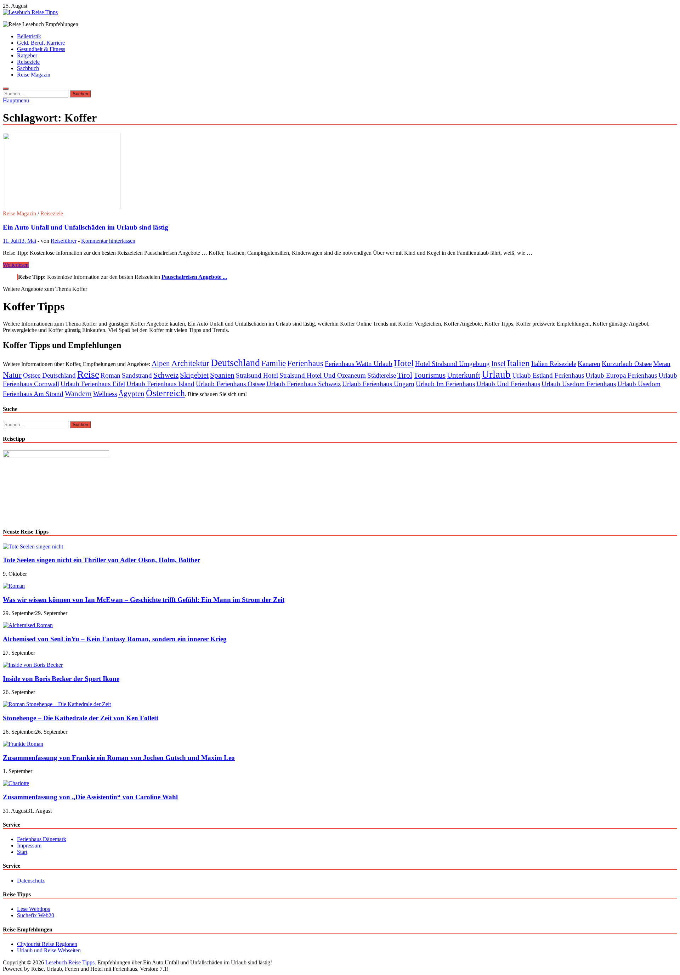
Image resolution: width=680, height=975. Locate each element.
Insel (498, 363)
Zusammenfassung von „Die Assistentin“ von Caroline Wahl (90, 797)
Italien (518, 363)
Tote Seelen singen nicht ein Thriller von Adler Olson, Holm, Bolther (101, 560)
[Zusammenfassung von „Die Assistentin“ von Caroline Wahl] (16, 783)
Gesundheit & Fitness (41, 49)
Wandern (78, 393)
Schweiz (165, 375)
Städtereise (381, 375)
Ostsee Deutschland (49, 375)
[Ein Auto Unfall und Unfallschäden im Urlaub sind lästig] (340, 171)
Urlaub (496, 374)
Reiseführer (63, 241)
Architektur (190, 363)
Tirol (404, 375)
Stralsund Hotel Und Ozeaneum (322, 375)
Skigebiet (194, 375)
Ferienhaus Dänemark (41, 839)
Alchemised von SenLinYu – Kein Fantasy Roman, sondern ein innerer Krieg (115, 639)
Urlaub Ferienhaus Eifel (93, 384)
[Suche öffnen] (5, 89)
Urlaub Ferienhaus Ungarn (378, 384)
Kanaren (589, 363)
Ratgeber (27, 55)
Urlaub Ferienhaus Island (160, 384)
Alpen (161, 363)
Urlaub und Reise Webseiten (49, 950)
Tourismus (430, 375)
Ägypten (131, 393)
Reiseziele (28, 62)
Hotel (404, 363)
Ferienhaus (305, 363)
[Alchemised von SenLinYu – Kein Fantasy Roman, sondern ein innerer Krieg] (28, 625)
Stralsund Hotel (257, 375)
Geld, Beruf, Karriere (41, 43)
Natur (12, 374)
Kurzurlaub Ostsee (627, 363)
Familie (273, 363)
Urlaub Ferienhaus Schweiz (303, 384)
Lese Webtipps (33, 909)
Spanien (222, 375)
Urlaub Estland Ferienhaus (548, 375)
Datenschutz (31, 881)
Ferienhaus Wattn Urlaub (358, 363)
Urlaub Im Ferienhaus (445, 384)
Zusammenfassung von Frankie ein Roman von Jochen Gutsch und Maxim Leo (119, 757)
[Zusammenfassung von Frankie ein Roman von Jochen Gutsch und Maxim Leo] (23, 744)
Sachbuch (28, 68)
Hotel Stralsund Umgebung (452, 363)
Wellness (105, 394)
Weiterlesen (16, 265)
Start (22, 852)
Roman (110, 375)
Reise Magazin (33, 75)
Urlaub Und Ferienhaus (508, 384)
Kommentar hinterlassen (108, 241)
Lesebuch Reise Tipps (70, 962)
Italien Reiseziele (553, 363)
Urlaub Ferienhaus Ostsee (230, 384)
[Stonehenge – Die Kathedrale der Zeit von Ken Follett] (57, 704)
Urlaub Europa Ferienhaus (621, 375)
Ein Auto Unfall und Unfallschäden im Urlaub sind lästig (85, 227)
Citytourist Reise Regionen (47, 944)
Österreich (165, 393)
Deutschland (235, 362)
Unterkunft (463, 375)
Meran (661, 363)
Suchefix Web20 (35, 915)
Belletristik (29, 36)
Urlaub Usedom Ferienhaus (579, 384)
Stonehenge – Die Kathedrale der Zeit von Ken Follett (80, 718)
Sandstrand (137, 375)
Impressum (29, 845)
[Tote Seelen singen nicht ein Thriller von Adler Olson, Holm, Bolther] (33, 546)
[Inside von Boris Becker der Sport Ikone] (33, 665)
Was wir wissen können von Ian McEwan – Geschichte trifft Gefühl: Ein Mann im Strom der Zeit (143, 599)
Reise (88, 374)
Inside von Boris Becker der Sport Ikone (61, 678)
